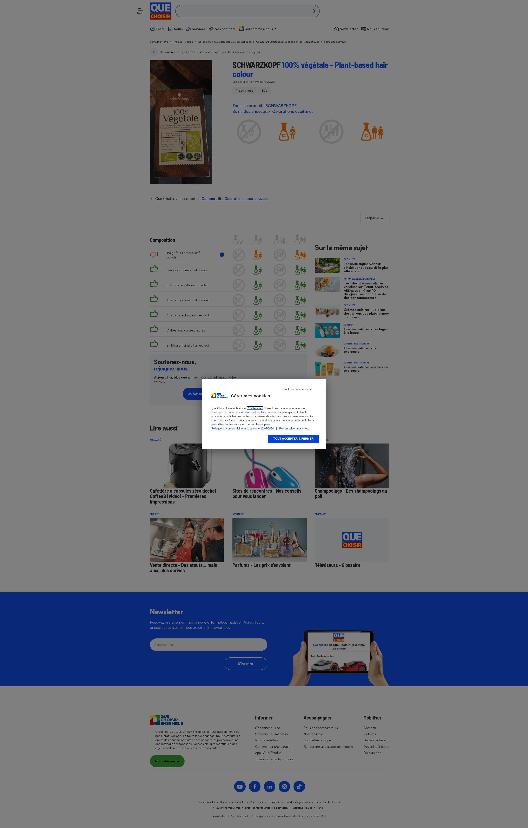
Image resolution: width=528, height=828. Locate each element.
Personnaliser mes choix (294, 428)
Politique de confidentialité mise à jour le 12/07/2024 (242, 428)
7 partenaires (255, 408)
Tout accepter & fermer (293, 438)
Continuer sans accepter (297, 389)
